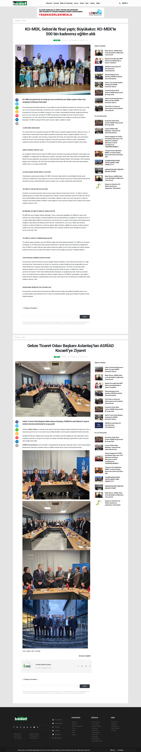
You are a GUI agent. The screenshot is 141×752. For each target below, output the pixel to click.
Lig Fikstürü (95, 730)
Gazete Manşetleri (97, 741)
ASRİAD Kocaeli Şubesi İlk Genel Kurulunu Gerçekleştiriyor (113, 68)
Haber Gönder (34, 738)
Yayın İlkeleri (17, 736)
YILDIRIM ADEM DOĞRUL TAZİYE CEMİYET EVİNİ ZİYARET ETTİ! (112, 162)
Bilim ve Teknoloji (66, 3)
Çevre (76, 3)
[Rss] (31, 727)
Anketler (113, 724)
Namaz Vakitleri (96, 726)
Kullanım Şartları (34, 734)
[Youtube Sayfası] (25, 727)
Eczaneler (95, 728)
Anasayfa (17, 20)
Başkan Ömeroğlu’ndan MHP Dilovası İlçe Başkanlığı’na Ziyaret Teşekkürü (114, 60)
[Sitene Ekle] (38, 727)
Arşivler (57, 730)
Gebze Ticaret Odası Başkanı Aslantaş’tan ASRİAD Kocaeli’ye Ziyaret (114, 84)
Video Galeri (59, 723)
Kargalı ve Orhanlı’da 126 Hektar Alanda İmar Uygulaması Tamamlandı (112, 186)
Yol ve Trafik (95, 724)
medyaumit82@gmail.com (44, 668)
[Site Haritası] (35, 727)
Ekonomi (49, 3)
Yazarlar (57, 727)
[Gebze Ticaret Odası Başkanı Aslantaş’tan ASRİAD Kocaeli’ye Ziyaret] (52, 389)
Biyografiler (114, 726)
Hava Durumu (96, 722)
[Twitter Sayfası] (18, 727)
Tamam (121, 750)
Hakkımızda (17, 734)
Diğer (98, 3)
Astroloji (113, 730)
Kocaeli (56, 3)
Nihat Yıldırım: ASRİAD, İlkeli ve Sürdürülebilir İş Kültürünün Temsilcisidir (114, 53)
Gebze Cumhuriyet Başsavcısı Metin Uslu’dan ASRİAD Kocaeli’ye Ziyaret (114, 100)
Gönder (85, 316)
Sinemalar (95, 734)
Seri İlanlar (95, 737)
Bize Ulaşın (57, 738)
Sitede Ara (114, 722)
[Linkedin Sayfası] (28, 727)
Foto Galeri (58, 720)
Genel (82, 3)
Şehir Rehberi (96, 739)
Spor (87, 3)
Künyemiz (58, 734)
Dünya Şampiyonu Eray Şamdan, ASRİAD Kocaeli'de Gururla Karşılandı (113, 76)
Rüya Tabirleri (115, 728)
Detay (113, 750)
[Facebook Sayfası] (15, 727)
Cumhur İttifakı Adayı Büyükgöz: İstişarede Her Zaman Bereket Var (112, 131)
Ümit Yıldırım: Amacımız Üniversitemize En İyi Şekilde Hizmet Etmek (114, 108)
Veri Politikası (18, 738)
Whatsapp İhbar (34, 736)
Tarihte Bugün (96, 732)
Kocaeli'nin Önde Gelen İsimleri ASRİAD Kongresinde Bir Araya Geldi (114, 92)
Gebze (92, 3)
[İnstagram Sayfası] (21, 727)
